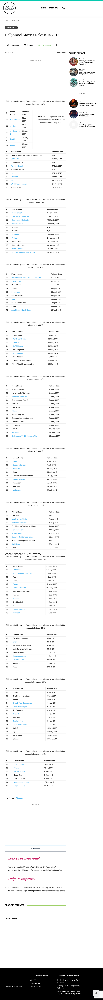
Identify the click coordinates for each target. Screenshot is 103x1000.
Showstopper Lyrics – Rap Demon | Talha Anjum (88, 104)
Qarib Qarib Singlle (20, 707)
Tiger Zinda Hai (19, 786)
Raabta (14, 411)
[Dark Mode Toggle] (95, 992)
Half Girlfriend (17, 346)
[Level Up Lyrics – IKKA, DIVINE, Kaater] (73, 114)
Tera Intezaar (19, 764)
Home (7, 21)
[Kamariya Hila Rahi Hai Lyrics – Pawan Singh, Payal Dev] (73, 61)
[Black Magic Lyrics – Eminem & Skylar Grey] (73, 124)
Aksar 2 (16, 714)
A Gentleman (17, 533)
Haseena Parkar (19, 609)
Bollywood (15, 21)
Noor (13, 299)
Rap (80, 122)
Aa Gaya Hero (17, 224)
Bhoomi (16, 598)
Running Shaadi (17, 166)
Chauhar (14, 177)
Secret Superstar (19, 656)
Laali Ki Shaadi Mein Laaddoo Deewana (26, 278)
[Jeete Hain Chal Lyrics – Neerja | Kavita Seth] (73, 72)
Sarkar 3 (15, 343)
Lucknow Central (19, 588)
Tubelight (15, 432)
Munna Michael (19, 479)
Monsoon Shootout (21, 782)
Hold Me (82, 93)
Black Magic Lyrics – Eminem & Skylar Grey (87, 125)
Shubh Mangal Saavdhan (22, 573)
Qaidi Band (16, 544)
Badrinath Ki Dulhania (20, 220)
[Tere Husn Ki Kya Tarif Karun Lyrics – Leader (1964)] (73, 82)
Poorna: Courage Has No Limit (23, 252)
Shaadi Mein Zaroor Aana (22, 703)
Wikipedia (19, 798)
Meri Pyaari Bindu (19, 339)
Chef (15, 642)
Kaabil (12, 139)
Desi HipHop (83, 112)
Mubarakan (17, 490)
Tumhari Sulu (18, 721)
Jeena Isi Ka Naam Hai (20, 216)
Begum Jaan (16, 292)
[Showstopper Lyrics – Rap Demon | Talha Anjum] (73, 103)
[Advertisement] (35, 79)
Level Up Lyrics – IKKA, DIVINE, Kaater (87, 115)
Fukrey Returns (20, 771)
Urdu (81, 101)
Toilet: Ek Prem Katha (20, 523)
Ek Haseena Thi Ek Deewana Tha (24, 436)
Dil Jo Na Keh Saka (20, 725)
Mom (15, 461)
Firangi (16, 768)
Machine (15, 234)
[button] (63, 7)
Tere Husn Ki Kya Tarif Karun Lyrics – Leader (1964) (87, 83)
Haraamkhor (15, 119)
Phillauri (15, 238)
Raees (12, 146)
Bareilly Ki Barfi (18, 530)
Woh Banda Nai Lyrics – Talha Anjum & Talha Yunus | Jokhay (69, 992)
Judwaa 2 (16, 613)
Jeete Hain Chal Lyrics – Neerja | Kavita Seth (87, 73)
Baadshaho (17, 570)
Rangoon (14, 180)
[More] (56, 45)
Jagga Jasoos (18, 469)
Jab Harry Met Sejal (19, 519)
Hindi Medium (17, 353)
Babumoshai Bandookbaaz (22, 537)
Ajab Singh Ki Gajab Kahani (21, 310)
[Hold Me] (73, 93)
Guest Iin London (19, 465)
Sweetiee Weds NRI (19, 397)
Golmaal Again (18, 660)
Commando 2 (17, 213)
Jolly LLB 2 (15, 159)
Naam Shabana (17, 249)
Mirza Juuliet (16, 281)
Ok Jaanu (13, 126)
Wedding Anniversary (19, 184)
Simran (15, 584)
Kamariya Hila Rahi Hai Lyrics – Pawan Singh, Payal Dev (87, 62)
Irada (13, 173)
